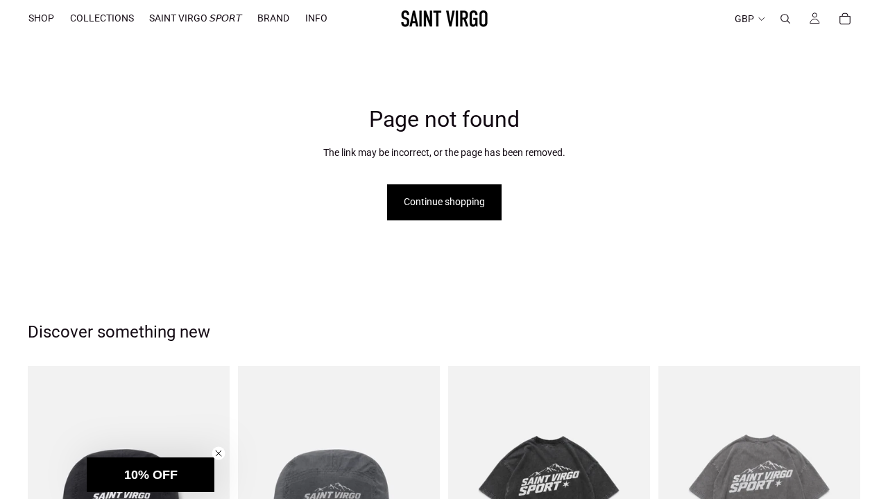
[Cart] (845, 18)
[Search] (785, 18)
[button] (150, 474)
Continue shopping (444, 201)
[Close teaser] (218, 453)
